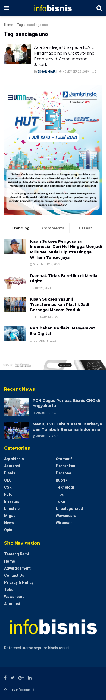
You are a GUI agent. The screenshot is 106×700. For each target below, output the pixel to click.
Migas (9, 515)
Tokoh (61, 501)
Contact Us (14, 575)
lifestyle (12, 508)
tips (60, 494)
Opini (8, 530)
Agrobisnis (14, 459)
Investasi (12, 501)
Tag (20, 25)
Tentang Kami (16, 554)
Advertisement (17, 568)
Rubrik (61, 480)
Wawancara (66, 515)
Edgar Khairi (47, 71)
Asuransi (12, 466)
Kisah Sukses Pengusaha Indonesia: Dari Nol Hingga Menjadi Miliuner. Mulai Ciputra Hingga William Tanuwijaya (66, 249)
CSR (8, 487)
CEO (8, 480)
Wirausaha (65, 523)
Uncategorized (69, 508)
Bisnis (9, 473)
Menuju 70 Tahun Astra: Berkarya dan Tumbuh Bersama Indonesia (67, 427)
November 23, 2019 (75, 71)
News (9, 523)
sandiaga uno (37, 25)
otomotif (64, 459)
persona (63, 473)
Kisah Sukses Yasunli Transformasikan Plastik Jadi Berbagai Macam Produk (59, 304)
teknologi (65, 487)
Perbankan (65, 466)
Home (8, 25)
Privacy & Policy (18, 582)
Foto (8, 494)
